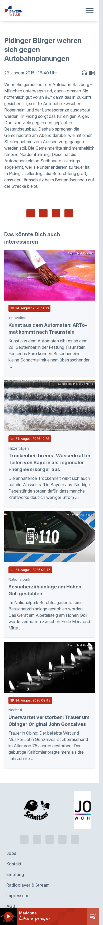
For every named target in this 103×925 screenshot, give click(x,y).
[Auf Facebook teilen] (30, 213)
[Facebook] (49, 818)
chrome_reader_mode (91, 73)
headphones (84, 73)
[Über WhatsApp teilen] (56, 213)
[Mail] (75, 818)
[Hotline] (24, 818)
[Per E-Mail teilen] (68, 213)
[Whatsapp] (37, 818)
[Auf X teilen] (43, 213)
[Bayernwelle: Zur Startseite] (43, 10)
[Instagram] (62, 818)
